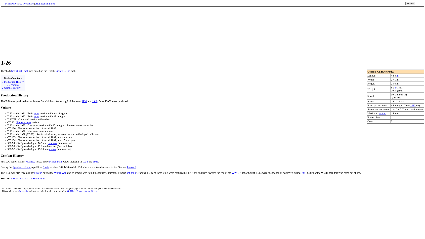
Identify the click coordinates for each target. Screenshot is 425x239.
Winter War (60, 172)
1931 (84, 101)
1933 (413, 105)
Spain (46, 167)
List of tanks (17, 178)
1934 (85, 161)
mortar (52, 149)
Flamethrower (23, 122)
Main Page (10, 3)
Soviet (14, 71)
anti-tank (131, 172)
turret (36, 113)
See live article (26, 3)
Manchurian (55, 161)
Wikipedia (23, 191)
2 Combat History (11, 87)
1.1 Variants (13, 84)
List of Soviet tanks (35, 178)
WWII (235, 172)
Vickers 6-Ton (62, 71)
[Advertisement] (28, 33)
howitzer (52, 143)
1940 (94, 101)
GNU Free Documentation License (82, 191)
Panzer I (131, 167)
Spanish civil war (22, 167)
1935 (95, 161)
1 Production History (13, 81)
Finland (38, 172)
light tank (23, 71)
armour (382, 113)
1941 (303, 172)
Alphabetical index (45, 3)
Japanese (30, 161)
